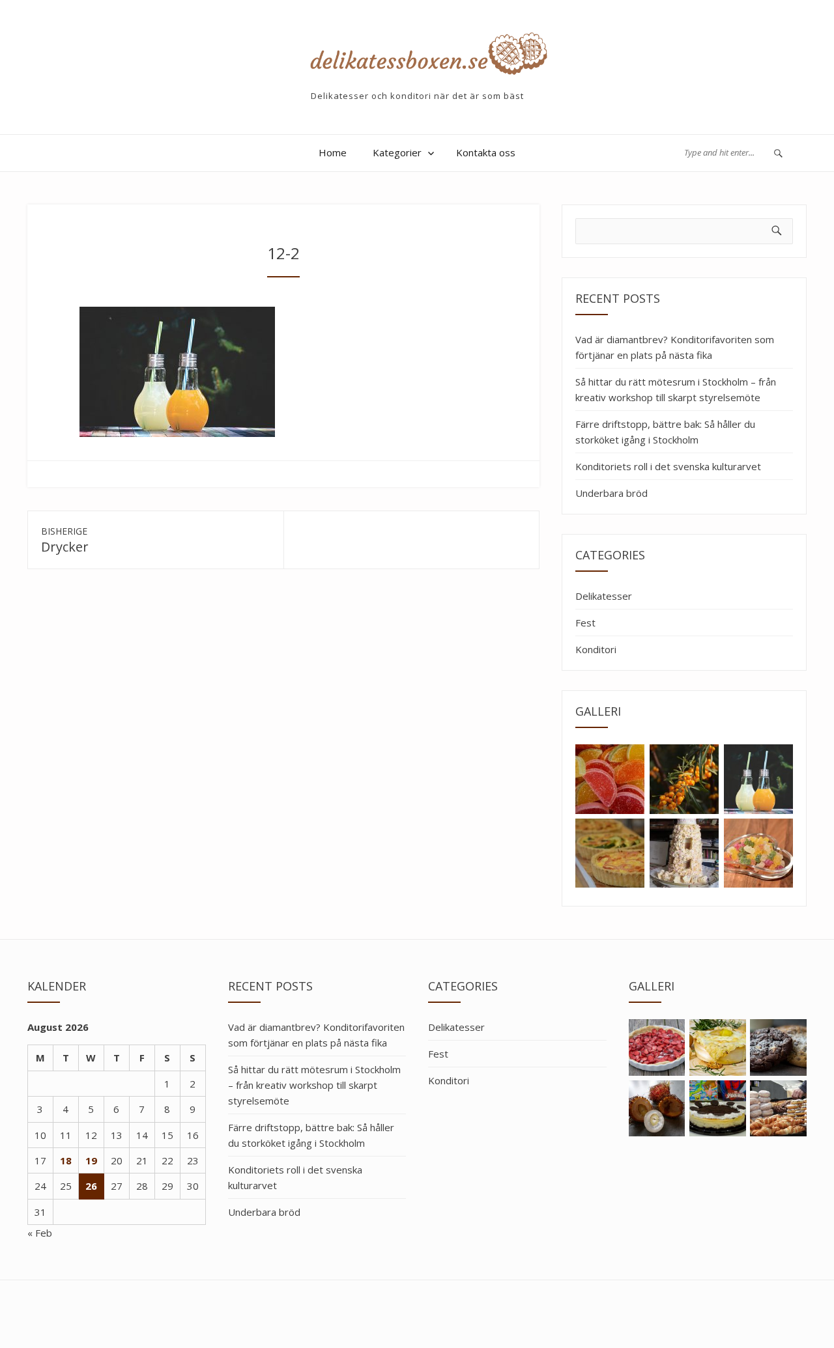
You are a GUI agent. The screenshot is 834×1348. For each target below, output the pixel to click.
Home (333, 152)
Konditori (595, 649)
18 (66, 1160)
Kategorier (397, 152)
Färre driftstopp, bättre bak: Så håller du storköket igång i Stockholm (665, 431)
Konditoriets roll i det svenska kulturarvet (668, 466)
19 (91, 1160)
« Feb (39, 1232)
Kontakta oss (485, 152)
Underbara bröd (611, 492)
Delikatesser (603, 595)
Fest (585, 622)
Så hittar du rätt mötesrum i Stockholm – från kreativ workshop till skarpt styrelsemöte (675, 389)
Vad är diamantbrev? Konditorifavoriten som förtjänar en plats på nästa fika (674, 347)
